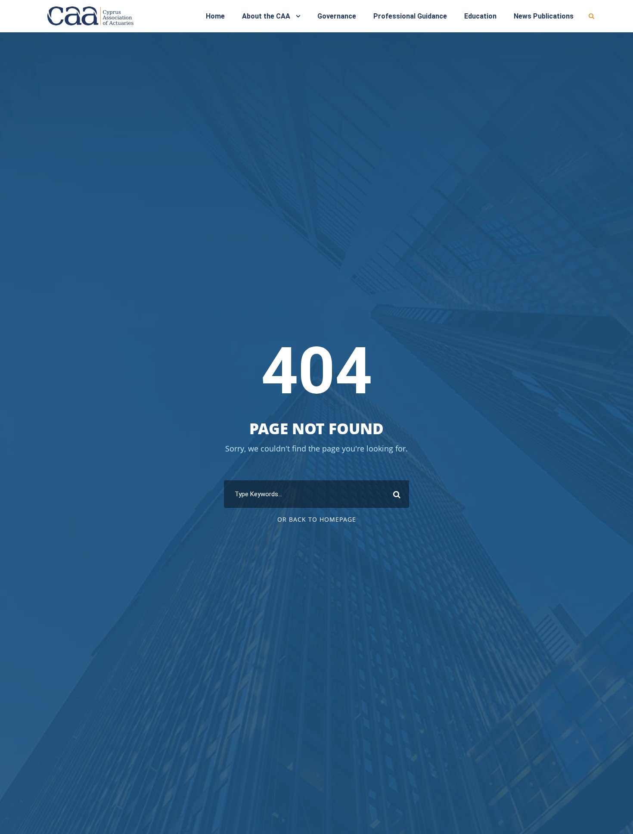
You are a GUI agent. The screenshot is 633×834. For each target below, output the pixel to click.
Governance (336, 16)
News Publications (544, 16)
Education (480, 16)
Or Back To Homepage (316, 519)
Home (215, 16)
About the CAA (266, 16)
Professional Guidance (410, 16)
